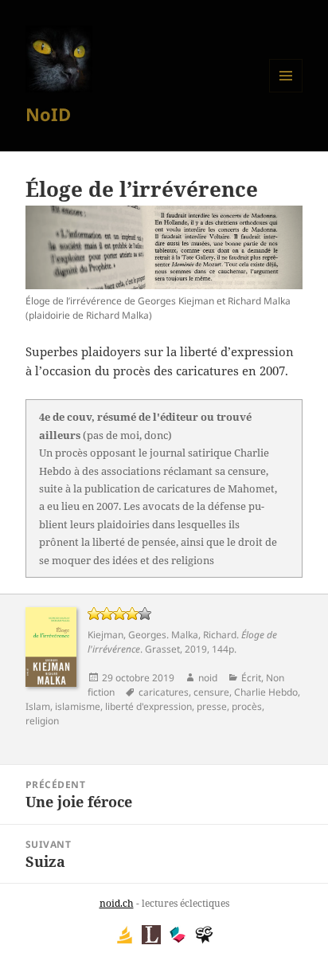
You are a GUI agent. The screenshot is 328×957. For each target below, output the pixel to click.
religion (42, 721)
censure (211, 692)
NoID (48, 114)
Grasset (162, 649)
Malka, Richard (203, 634)
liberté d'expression (148, 706)
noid (207, 677)
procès (247, 706)
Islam (37, 706)
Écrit (251, 677)
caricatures (164, 692)
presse (212, 706)
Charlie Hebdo (266, 692)
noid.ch (117, 903)
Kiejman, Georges (127, 634)
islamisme (77, 706)
